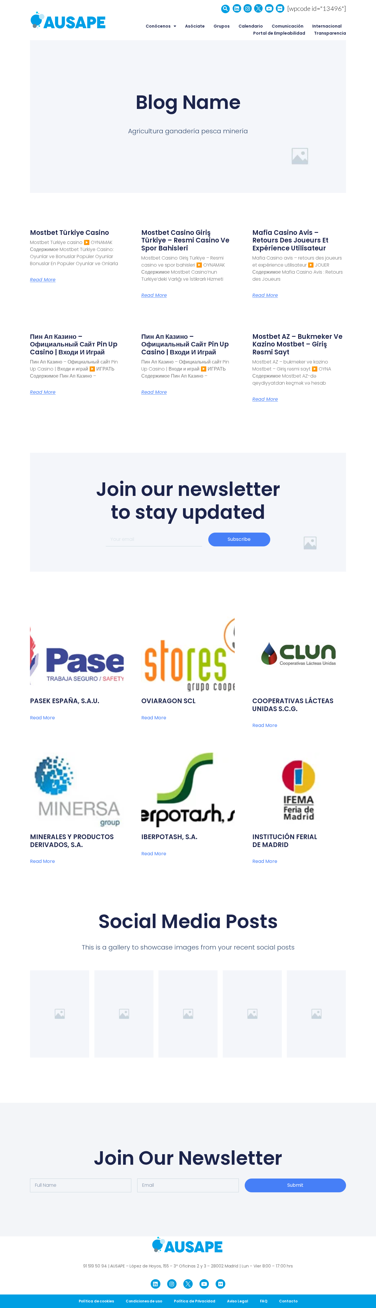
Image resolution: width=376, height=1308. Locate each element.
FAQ (264, 1301)
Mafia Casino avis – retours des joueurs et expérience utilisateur (290, 240)
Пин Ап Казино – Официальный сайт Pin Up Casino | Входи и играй (74, 344)
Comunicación (287, 26)
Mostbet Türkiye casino (69, 232)
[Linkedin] (237, 8)
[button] (225, 9)
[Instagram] (248, 8)
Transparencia (330, 33)
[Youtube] (269, 8)
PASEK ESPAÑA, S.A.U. (64, 701)
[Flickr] (280, 8)
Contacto (288, 1301)
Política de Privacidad (194, 1301)
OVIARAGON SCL (168, 701)
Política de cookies (96, 1301)
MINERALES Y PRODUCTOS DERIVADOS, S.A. (72, 840)
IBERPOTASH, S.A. (169, 836)
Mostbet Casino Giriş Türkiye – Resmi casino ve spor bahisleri (185, 240)
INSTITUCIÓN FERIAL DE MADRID (284, 840)
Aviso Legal (237, 1301)
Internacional (327, 26)
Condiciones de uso (144, 1301)
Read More (43, 279)
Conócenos (158, 26)
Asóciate (195, 26)
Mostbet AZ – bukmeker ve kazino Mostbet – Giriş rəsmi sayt (297, 344)
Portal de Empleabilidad (279, 33)
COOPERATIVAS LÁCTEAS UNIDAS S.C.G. (292, 704)
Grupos (222, 26)
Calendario (251, 26)
